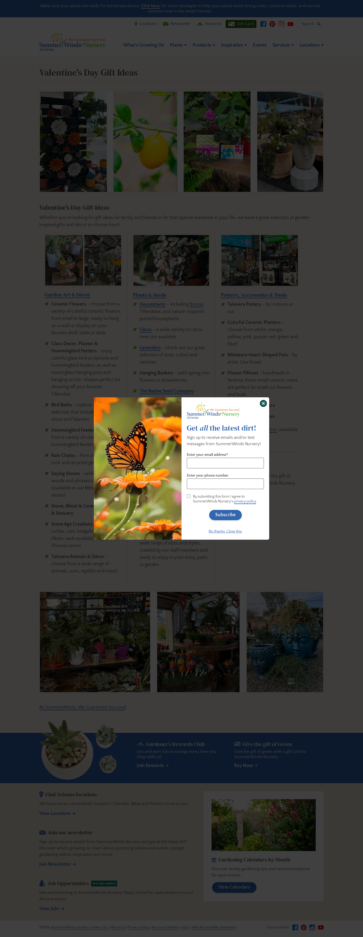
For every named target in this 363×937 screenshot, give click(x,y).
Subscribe (225, 515)
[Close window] (263, 403)
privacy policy (245, 501)
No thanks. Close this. (225, 531)
